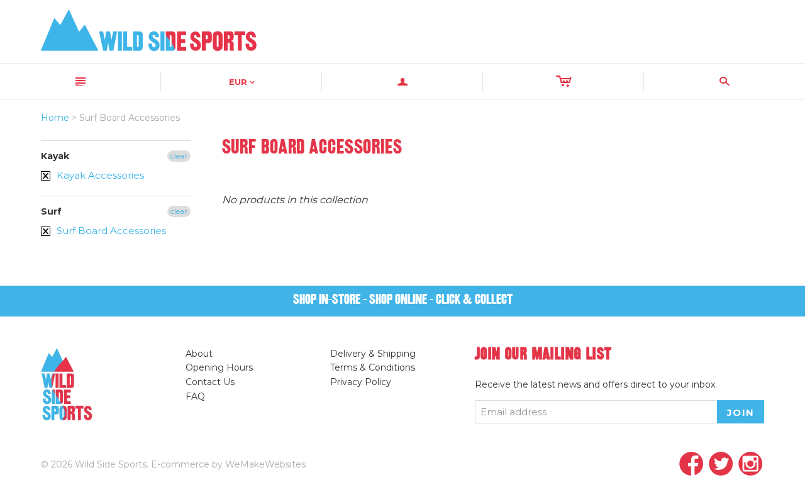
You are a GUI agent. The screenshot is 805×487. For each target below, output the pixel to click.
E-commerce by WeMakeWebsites (228, 464)
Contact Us (210, 382)
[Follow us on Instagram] (750, 464)
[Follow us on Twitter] (721, 464)
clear (178, 155)
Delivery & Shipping (373, 353)
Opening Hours (219, 367)
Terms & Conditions (372, 367)
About (199, 353)
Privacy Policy (360, 382)
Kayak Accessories (99, 175)
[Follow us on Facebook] (691, 464)
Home (55, 117)
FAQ (195, 396)
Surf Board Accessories (110, 231)
